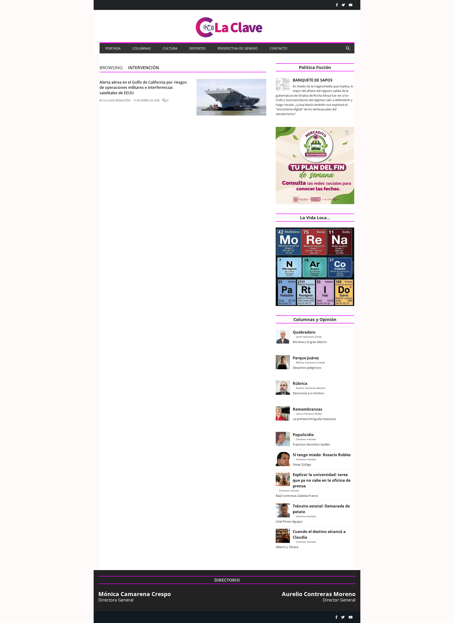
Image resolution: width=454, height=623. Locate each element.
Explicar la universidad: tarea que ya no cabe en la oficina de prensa (321, 480)
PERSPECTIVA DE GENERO (238, 48)
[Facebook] (337, 5)
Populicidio (303, 434)
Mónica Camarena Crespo (310, 362)
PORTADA (113, 48)
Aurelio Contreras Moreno (310, 388)
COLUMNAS (141, 48)
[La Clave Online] (229, 26)
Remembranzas (307, 409)
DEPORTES (197, 48)
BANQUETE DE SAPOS (312, 80)
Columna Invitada (306, 439)
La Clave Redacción (116, 100)
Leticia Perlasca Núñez (309, 413)
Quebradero (304, 332)
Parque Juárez (306, 358)
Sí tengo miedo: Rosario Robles (323, 454)
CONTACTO (278, 48)
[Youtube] (350, 5)
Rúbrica (300, 383)
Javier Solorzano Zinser (309, 336)
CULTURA (170, 48)
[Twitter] (343, 5)
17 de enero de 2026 (146, 100)
